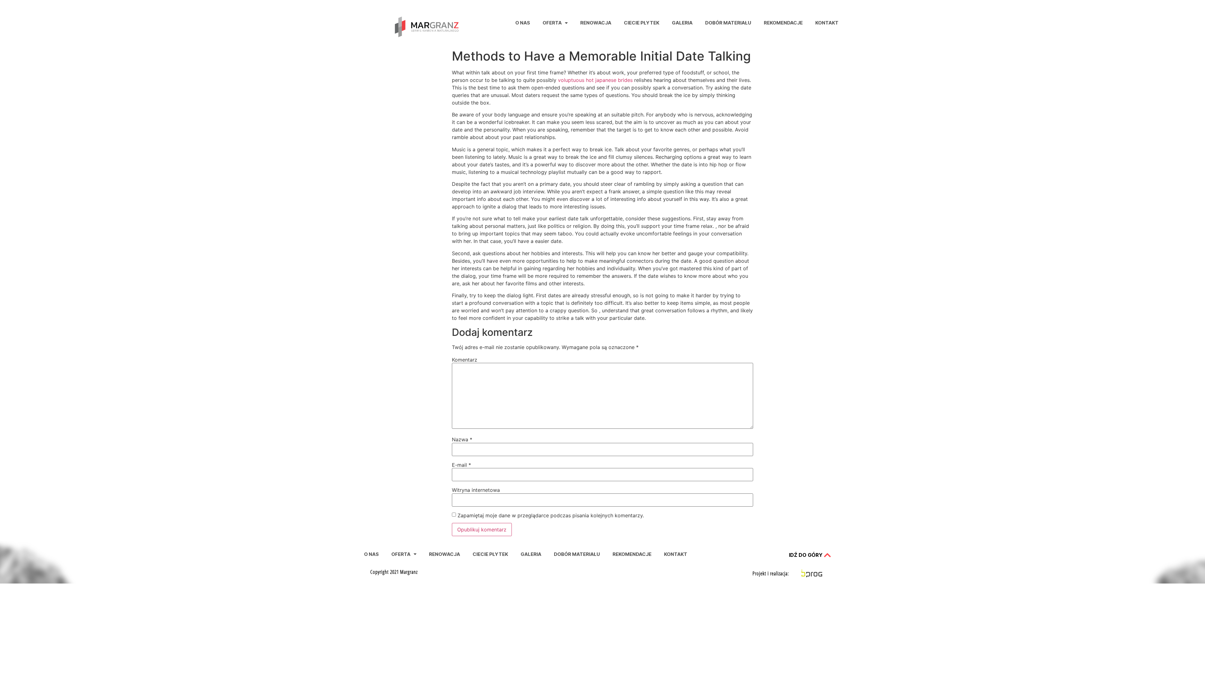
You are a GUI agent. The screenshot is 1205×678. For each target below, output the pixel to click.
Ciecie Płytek (641, 23)
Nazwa (462, 439)
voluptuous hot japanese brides (595, 80)
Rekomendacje (783, 23)
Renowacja (595, 23)
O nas (522, 23)
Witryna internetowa (476, 489)
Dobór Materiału (728, 23)
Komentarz (464, 359)
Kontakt (826, 23)
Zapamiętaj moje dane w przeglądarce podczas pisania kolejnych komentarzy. (551, 515)
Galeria (682, 23)
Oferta (552, 23)
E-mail (461, 464)
